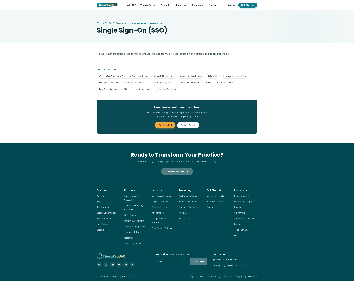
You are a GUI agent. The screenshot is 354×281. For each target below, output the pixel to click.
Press (237, 224)
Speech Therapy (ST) (164, 76)
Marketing (180, 5)
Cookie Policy (214, 276)
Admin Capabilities (132, 243)
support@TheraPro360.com (229, 265)
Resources (197, 5)
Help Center (102, 224)
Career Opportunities (106, 213)
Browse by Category (244, 201)
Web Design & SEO (188, 196)
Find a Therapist (186, 218)
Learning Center (241, 196)
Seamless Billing (132, 232)
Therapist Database (188, 207)
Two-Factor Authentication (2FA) (113, 89)
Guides (237, 207)
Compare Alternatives (244, 218)
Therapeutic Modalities (135, 82)
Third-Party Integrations (162, 82)
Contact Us (212, 207)
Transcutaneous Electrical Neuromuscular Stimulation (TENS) (206, 82)
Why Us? (131, 5)
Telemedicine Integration (234, 76)
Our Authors (239, 213)
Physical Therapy (160, 201)
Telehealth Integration (134, 226)
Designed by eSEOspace (246, 276)
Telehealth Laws (242, 230)
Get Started (247, 5)
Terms (201, 276)
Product (165, 5)
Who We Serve (147, 5)
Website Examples (188, 201)
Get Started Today (177, 171)
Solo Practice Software (162, 228)
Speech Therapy (159, 207)
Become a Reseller (216, 196)
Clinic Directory (186, 213)
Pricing (212, 5)
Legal (192, 276)
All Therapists (158, 213)
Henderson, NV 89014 (226, 260)
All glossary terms (108, 22)
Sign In (231, 5)
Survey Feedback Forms (191, 76)
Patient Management (134, 221)
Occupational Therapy (162, 196)
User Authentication (143, 89)
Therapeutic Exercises (109, 82)
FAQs (236, 235)
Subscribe (198, 261)
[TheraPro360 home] (107, 5)
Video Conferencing (166, 89)
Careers (100, 230)
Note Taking (130, 215)
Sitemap (227, 276)
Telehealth (213, 76)
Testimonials (103, 207)
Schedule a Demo (215, 201)
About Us (101, 196)
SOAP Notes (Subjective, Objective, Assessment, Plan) (124, 76)
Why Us (100, 201)
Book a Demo (188, 125)
